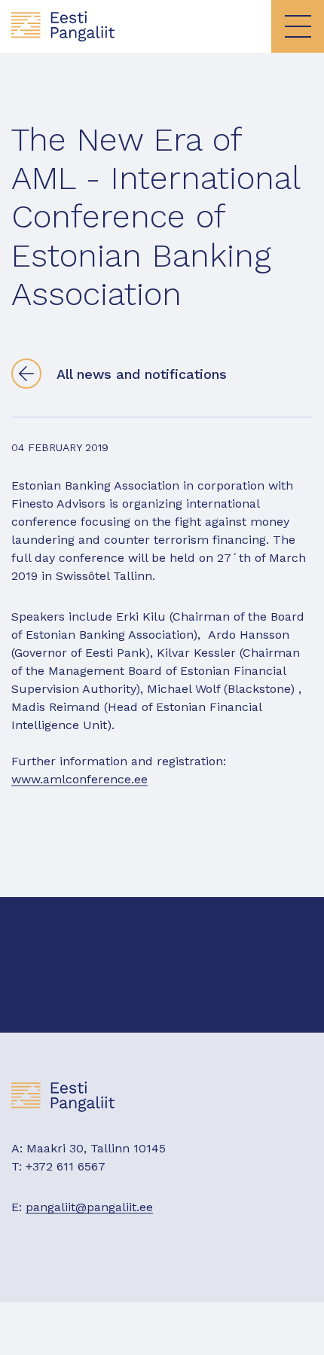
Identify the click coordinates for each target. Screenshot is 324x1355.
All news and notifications (142, 374)
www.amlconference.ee (79, 779)
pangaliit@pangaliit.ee (89, 1207)
